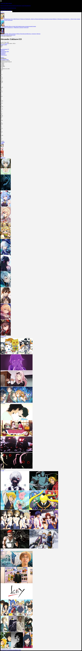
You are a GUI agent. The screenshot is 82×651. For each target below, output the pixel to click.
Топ (5, 3)
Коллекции (9, 5)
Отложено (3, 52)
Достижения (3, 336)
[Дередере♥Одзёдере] (2, 156)
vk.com (6, 43)
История (2, 12)
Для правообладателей (11, 649)
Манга (7, 3)
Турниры (9, 7)
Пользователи (28, 5)
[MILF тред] (2, 153)
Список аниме (4, 44)
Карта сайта (18, 649)
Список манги (4, 54)
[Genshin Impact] (2, 146)
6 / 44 (2, 550)
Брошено (3, 53)
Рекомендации (4, 7)
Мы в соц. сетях (7, 10)
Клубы (5, 5)
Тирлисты (14, 5)
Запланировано (5, 49)
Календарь (13, 7)
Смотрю (3, 50)
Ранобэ (10, 3)
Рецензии (19, 5)
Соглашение (3, 649)
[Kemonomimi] (2, 150)
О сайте (2, 10)
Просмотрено (5, 51)
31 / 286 (2, 470)
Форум (2, 5)
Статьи (23, 5)
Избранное (3, 157)
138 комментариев (5, 59)
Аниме (2, 3)
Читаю (2, 57)
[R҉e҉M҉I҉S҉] (2, 142)
